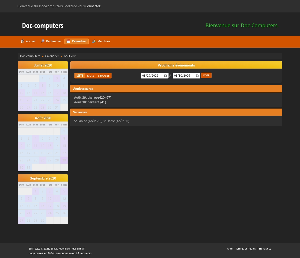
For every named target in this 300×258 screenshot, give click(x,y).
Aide (229, 248)
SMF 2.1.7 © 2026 (39, 248)
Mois (90, 75)
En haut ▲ (265, 248)
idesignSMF (78, 248)
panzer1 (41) (97, 102)
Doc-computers (42, 25)
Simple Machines (60, 248)
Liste (79, 75)
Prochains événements (176, 65)
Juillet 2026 (43, 65)
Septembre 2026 (43, 178)
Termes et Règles (246, 248)
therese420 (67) (99, 97)
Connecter (92, 6)
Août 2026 (43, 118)
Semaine (103, 75)
